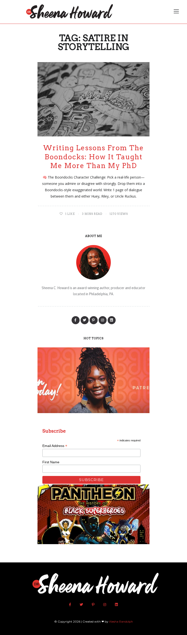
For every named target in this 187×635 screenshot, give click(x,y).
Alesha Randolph (121, 621)
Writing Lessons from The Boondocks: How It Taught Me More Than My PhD (93, 157)
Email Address (54, 446)
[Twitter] (85, 320)
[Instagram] (103, 320)
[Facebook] (76, 320)
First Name (50, 462)
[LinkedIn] (112, 320)
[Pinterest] (94, 320)
